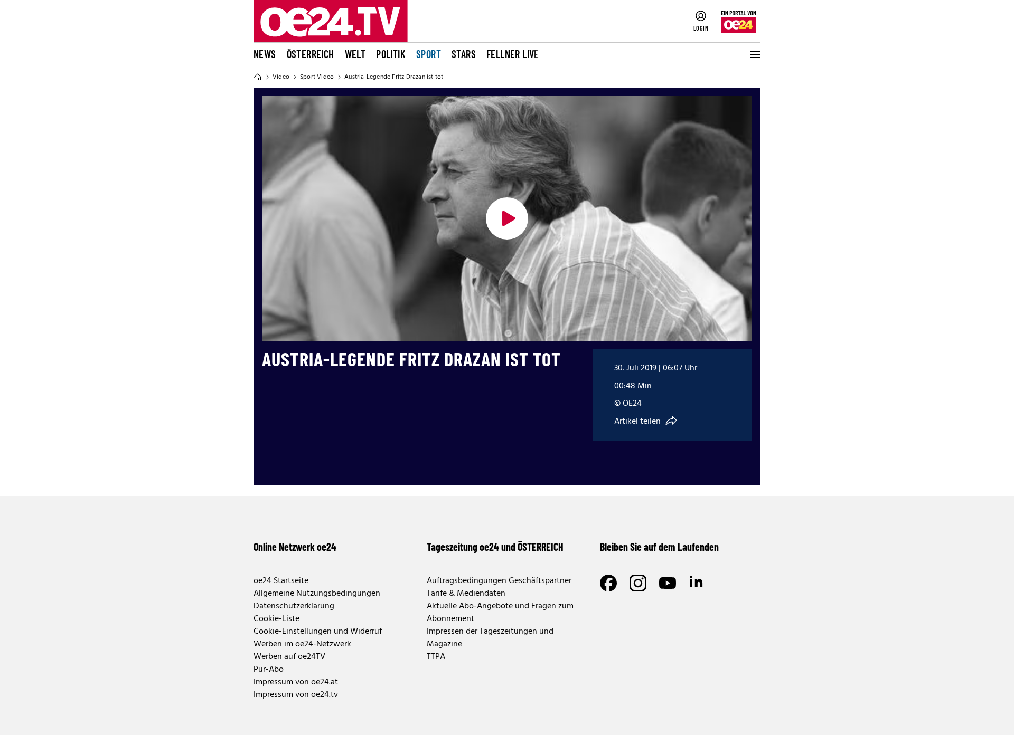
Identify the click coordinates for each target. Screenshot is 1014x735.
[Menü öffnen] (754, 54)
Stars (464, 53)
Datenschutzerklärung (293, 606)
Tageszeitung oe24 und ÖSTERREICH (495, 546)
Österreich (310, 53)
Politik (391, 53)
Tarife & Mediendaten (466, 593)
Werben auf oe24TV (289, 657)
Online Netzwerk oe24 (294, 546)
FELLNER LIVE (512, 53)
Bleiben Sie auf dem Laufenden (659, 546)
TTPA (436, 657)
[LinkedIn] (697, 583)
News (264, 53)
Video (281, 77)
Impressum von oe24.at (295, 682)
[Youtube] (667, 583)
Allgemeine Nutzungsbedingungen (316, 593)
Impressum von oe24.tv (295, 695)
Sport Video (317, 77)
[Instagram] (638, 583)
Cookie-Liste (276, 619)
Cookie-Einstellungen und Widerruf (317, 631)
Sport (428, 53)
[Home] (257, 77)
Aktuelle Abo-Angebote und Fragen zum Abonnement (500, 612)
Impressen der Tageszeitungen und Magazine (490, 638)
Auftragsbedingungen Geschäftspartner (499, 581)
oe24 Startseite (280, 581)
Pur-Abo (268, 669)
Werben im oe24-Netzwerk (302, 644)
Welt (355, 53)
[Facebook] (608, 583)
